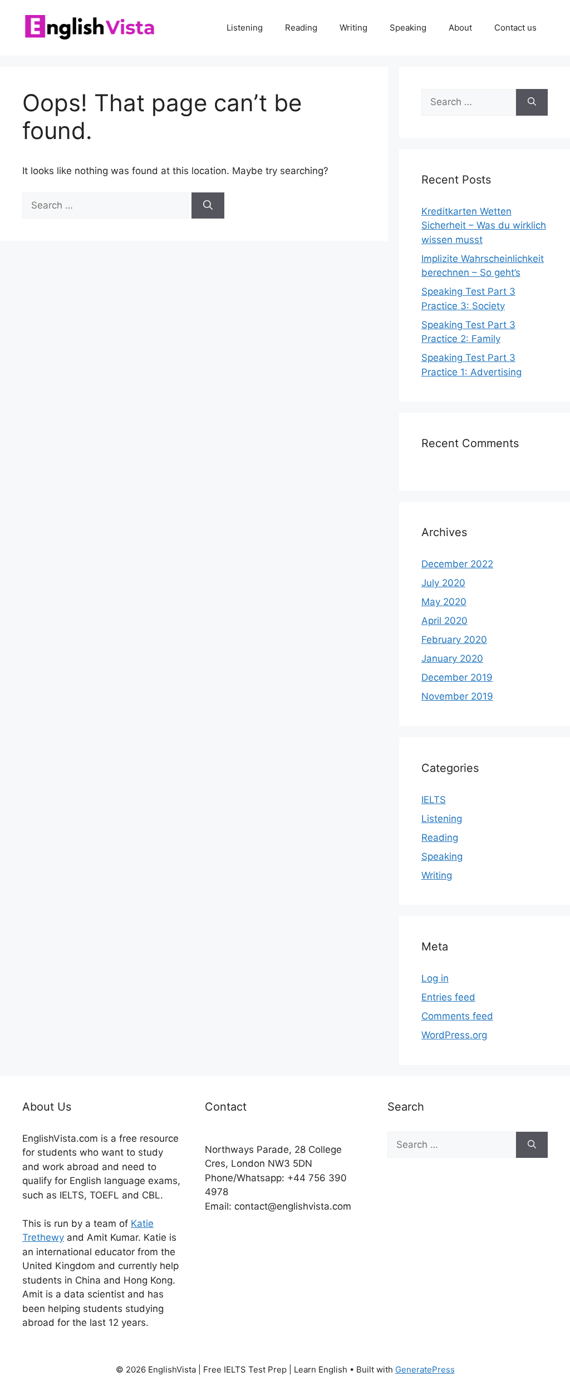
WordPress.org (454, 1035)
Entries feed (448, 997)
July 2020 (443, 582)
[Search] (207, 205)
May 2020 (443, 601)
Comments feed (457, 1016)
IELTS (433, 799)
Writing (353, 27)
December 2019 (457, 677)
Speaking (408, 27)
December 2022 (457, 563)
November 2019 (457, 696)
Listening (245, 27)
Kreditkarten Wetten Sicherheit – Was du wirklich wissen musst (483, 225)
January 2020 (452, 658)
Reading (301, 27)
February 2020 (454, 639)
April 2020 (444, 620)
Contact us (515, 27)
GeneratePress (425, 1369)
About (460, 27)
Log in (435, 978)
